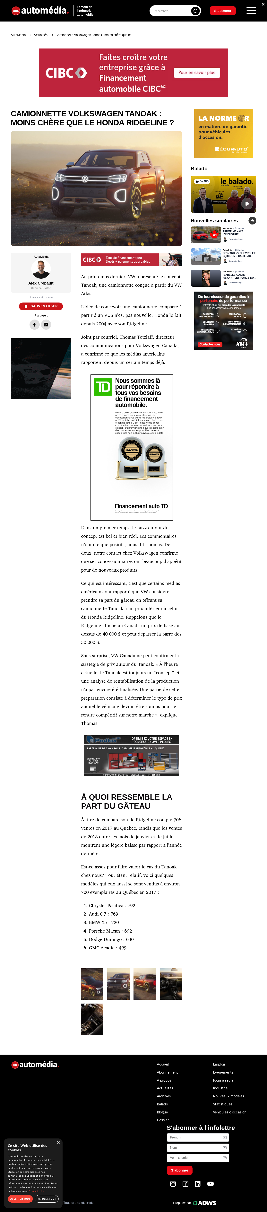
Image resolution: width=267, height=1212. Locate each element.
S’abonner (165, 620)
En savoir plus (36, 1191)
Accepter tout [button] (20, 1198)
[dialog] (33, 1173)
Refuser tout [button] (47, 1198)
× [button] (58, 1142)
